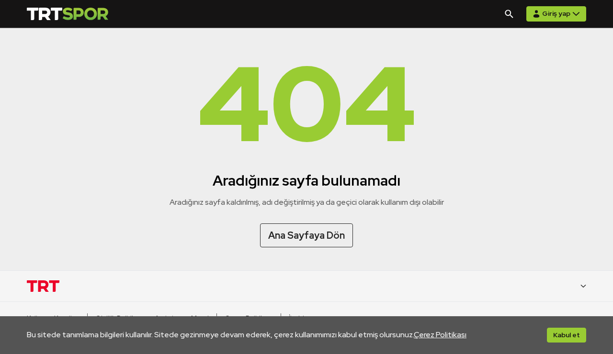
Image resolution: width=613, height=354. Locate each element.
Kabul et (566, 335)
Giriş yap (556, 13)
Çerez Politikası (440, 335)
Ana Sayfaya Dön (306, 235)
